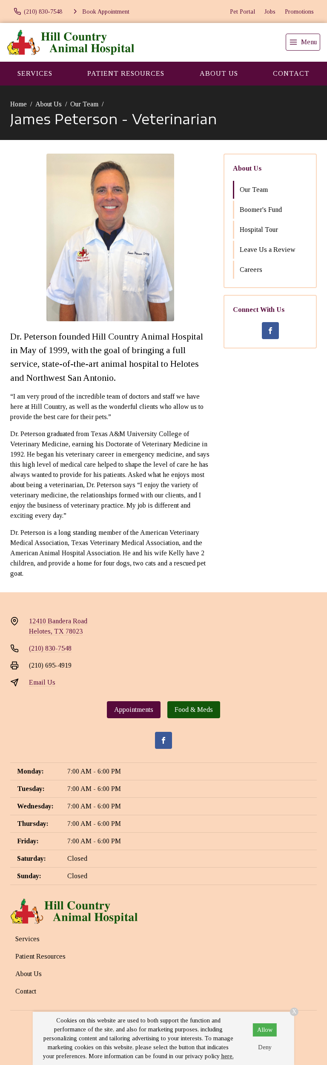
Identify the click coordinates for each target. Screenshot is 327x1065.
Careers (251, 269)
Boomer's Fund (261, 209)
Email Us (42, 682)
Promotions (299, 12)
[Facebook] (270, 330)
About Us (219, 73)
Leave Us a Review (267, 249)
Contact (25, 991)
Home (18, 104)
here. (227, 1056)
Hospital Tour (259, 229)
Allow (264, 1030)
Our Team (84, 104)
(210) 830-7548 (50, 648)
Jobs (269, 12)
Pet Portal (242, 12)
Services (34, 73)
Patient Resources (125, 73)
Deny (265, 1047)
